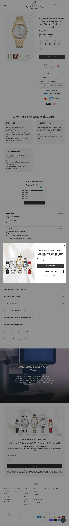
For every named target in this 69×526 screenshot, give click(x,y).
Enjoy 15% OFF (50, 266)
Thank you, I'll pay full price (50, 271)
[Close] (64, 245)
